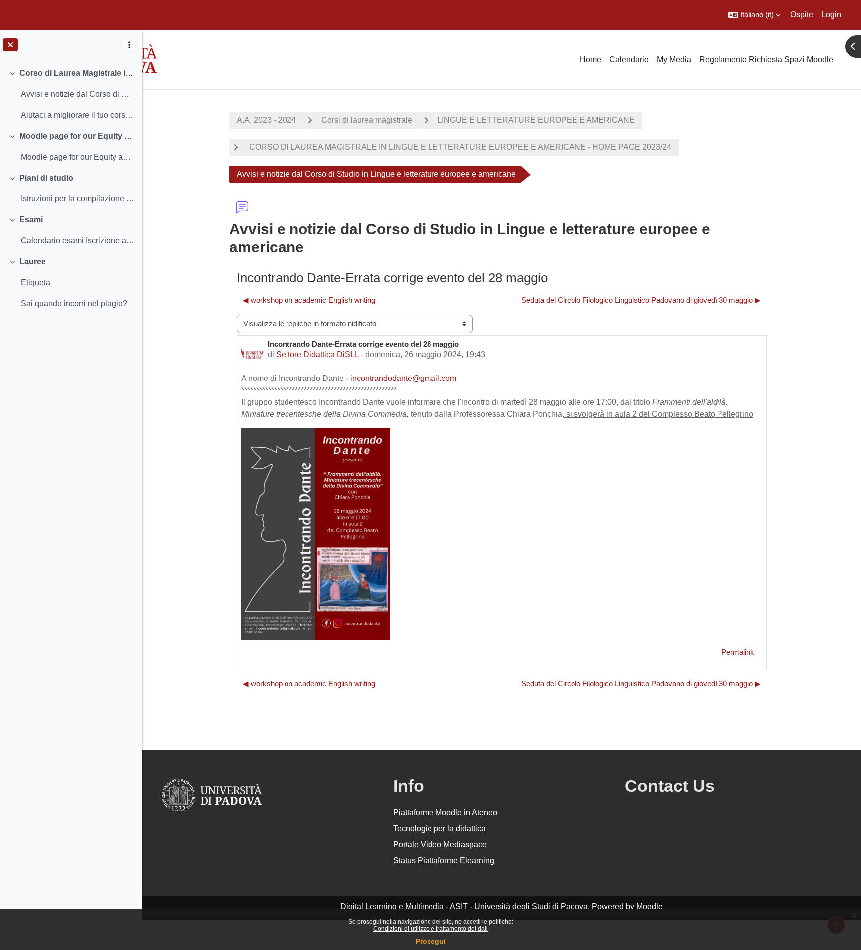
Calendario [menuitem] (629, 59)
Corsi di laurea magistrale (366, 120)
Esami (31, 219)
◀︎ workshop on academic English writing (309, 300)
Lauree (32, 261)
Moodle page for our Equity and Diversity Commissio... (77, 157)
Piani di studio (46, 178)
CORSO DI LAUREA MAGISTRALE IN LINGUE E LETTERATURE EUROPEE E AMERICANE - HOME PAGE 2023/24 (459, 147)
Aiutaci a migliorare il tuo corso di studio (77, 115)
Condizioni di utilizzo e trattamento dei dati (430, 928)
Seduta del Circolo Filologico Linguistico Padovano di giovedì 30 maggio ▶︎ (641, 300)
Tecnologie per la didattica (439, 828)
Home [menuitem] (590, 59)
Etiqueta (35, 282)
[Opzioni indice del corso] (129, 45)
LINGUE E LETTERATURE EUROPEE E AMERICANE (536, 120)
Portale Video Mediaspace (440, 844)
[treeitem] (71, 94)
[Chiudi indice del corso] (10, 45)
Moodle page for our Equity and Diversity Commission (77, 136)
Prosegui (431, 941)
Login (831, 14)
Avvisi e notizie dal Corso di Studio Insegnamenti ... (77, 94)
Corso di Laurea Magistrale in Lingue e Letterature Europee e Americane (77, 73)
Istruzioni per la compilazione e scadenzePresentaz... (77, 198)
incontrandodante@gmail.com (403, 378)
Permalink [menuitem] (737, 652)
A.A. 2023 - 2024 (266, 120)
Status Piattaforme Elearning (443, 860)
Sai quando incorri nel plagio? (74, 303)
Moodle (649, 906)
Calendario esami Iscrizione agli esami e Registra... (77, 240)
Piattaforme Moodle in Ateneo (445, 812)
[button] (754, 15)
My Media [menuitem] (674, 59)
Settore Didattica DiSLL (317, 354)
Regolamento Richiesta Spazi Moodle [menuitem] (766, 59)
